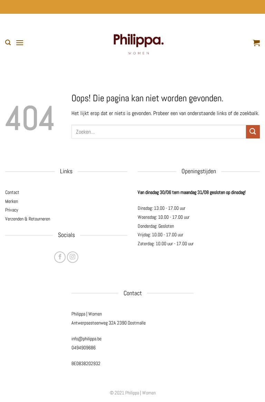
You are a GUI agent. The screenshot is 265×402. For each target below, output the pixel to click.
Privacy (11, 210)
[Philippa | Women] (138, 42)
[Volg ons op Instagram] (72, 257)
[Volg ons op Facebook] (60, 257)
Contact (12, 192)
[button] (8, 42)
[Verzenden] (253, 131)
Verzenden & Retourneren (27, 219)
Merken (11, 201)
